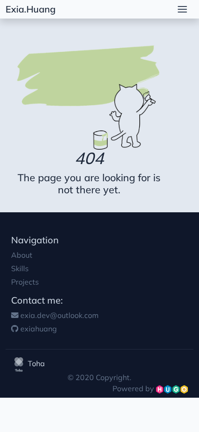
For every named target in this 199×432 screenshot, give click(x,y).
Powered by (134, 388)
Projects (25, 281)
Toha (35, 363)
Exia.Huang (31, 9)
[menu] (182, 9)
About (21, 255)
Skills (20, 268)
